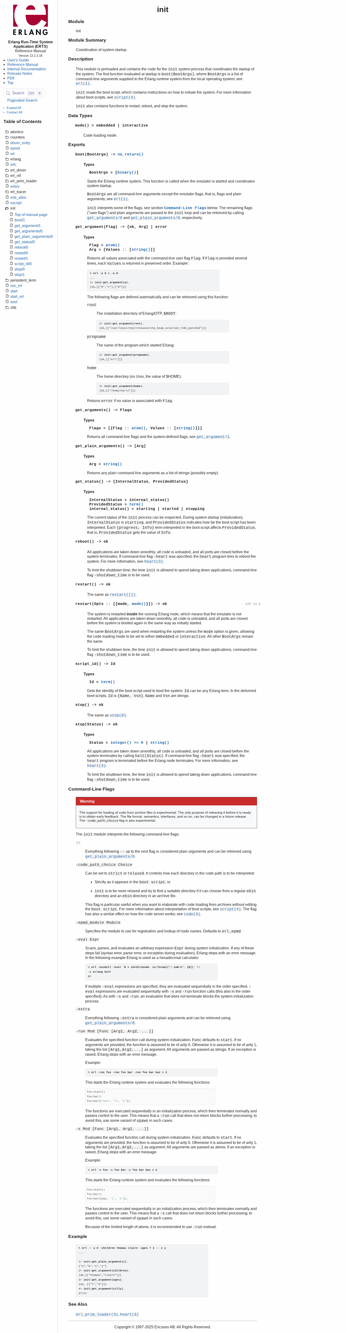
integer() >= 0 (126, 743)
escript (15, 203)
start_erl (17, 296)
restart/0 (21, 253)
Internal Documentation (26, 69)
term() (136, 504)
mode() (139, 604)
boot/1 (20, 220)
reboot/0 (21, 247)
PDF (11, 78)
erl (12, 154)
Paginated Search (22, 100)
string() (141, 250)
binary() (126, 173)
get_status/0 (25, 242)
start (13, 291)
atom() (113, 245)
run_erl (16, 286)
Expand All (14, 108)
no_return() (131, 154)
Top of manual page (31, 215)
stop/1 (20, 275)
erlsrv (15, 186)
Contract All (14, 112)
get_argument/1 (28, 226)
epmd (15, 148)
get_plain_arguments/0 (34, 237)
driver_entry (20, 143)
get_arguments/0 (29, 231)
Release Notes (19, 74)
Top (10, 83)
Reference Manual (22, 65)
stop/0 (20, 269)
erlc (13, 165)
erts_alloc (18, 197)
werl (13, 302)
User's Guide (18, 60)
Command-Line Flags (185, 208)
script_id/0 (23, 264)
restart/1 (21, 258)
